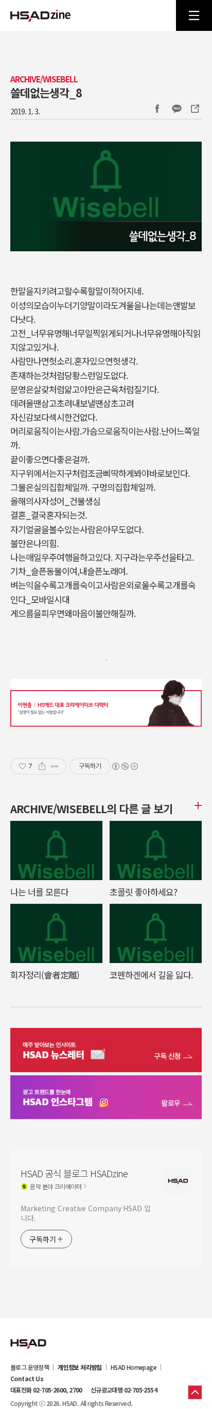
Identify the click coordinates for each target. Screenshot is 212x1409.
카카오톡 (176, 108)
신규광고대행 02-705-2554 (124, 1390)
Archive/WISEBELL (44, 79)
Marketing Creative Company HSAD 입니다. (86, 1213)
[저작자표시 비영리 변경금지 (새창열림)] (124, 766)
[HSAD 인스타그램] (106, 1098)
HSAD (28, 1336)
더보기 (196, 805)
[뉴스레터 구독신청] (106, 1051)
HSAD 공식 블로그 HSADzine (40, 15)
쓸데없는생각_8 (46, 92)
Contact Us (26, 1379)
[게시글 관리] (54, 766)
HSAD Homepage (133, 1367)
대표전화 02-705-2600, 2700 (46, 1390)
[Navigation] (194, 15)
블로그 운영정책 (29, 1367)
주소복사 (194, 108)
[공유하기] (42, 766)
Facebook (157, 108)
